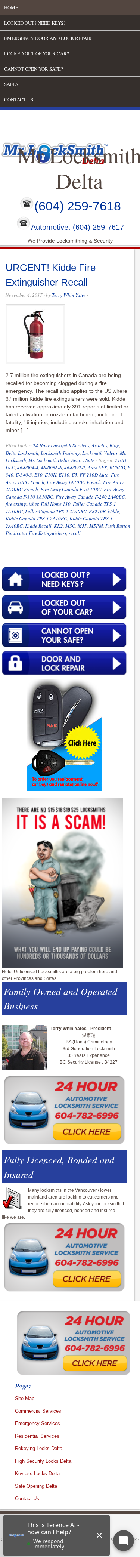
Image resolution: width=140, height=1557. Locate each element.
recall (75, 533)
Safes (11, 84)
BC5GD (117, 467)
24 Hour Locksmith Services (61, 445)
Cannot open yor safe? (33, 68)
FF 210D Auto (94, 474)
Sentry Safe (82, 460)
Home (11, 7)
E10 (38, 474)
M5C (70, 525)
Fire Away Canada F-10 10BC (71, 489)
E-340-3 (24, 474)
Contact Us (18, 99)
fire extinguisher (22, 503)
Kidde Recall (38, 525)
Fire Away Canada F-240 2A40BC (90, 496)
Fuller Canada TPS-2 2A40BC (56, 511)
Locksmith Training (60, 453)
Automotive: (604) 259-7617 (77, 227)
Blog (114, 445)
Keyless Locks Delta (37, 1473)
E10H (50, 474)
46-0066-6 (51, 467)
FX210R (97, 511)
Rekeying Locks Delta (38, 1448)
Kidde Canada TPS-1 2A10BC (36, 518)
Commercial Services (38, 1411)
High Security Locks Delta (43, 1461)
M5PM (96, 525)
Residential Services (37, 1436)
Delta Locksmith (22, 453)
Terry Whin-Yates (69, 295)
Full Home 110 (56, 503)
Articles (99, 445)
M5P (82, 525)
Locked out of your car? (36, 53)
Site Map (24, 1398)
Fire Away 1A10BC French (74, 482)
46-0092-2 (74, 467)
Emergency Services (37, 1423)
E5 (74, 474)
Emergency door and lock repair (48, 38)
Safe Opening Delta (36, 1486)
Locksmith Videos (100, 453)
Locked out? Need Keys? (35, 22)
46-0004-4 (27, 467)
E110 (64, 474)
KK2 (58, 525)
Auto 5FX (97, 467)
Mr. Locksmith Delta (48, 460)
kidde (113, 511)
